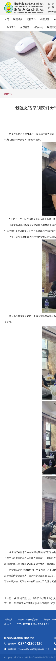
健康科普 (24, 27)
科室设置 (44, 19)
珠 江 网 (7, 624)
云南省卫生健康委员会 (28, 619)
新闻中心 (8, 93)
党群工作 (31, 19)
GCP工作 (11, 27)
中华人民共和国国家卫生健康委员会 (33, 624)
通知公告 (38, 27)
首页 (6, 19)
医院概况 (17, 19)
